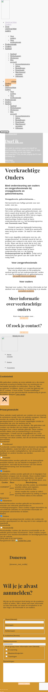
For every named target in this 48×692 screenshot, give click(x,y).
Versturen (24, 684)
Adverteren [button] (4, 498)
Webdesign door (18, 336)
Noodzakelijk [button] (5, 525)
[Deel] (5, 689)
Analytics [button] (3, 469)
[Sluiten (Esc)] (7, 689)
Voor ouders (13, 37)
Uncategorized (11, 134)
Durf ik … (14, 141)
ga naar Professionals (24, 276)
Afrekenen (14, 58)
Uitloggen (19, 76)
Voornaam (9, 625)
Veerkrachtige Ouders (11, 23)
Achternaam (10, 631)
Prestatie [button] (3, 455)
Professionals (11, 44)
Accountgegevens (22, 64)
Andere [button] (3, 514)
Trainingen (12, 656)
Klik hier (24, 318)
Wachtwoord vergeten (20, 73)
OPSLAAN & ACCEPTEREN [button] (11, 539)
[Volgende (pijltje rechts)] (3, 691)
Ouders (8, 46)
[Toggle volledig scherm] (3, 689)
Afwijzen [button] (12, 394)
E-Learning (12, 650)
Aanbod (8, 49)
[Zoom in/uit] (1, 689)
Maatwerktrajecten (15, 653)
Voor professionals (15, 41)
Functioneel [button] (4, 442)
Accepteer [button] (4, 394)
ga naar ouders (26, 291)
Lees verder (20, 394)
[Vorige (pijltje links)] (1, 691)
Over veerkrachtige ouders (11, 28)
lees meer (9, 160)
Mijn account (13, 61)
